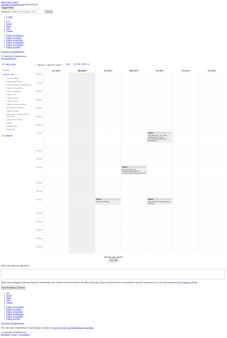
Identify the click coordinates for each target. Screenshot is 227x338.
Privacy (13, 58)
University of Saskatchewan (12, 4)
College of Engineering (13, 91)
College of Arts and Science (15, 88)
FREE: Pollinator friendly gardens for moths (159, 202)
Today (68, 64)
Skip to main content (9, 2)
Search (49, 12)
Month (84, 64)
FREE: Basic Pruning (102, 202)
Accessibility (24, 335)
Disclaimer (5, 58)
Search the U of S (8, 12)
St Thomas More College (14, 120)
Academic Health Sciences (14, 82)
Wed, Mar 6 (133, 70)
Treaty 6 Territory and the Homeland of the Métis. (73, 328)
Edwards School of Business (15, 108)
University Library (12, 126)
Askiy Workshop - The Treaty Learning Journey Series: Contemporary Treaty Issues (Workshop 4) (157, 138)
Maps (8, 26)
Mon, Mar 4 (82, 70)
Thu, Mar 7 (160, 70)
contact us (186, 282)
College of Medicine (12, 98)
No (116, 260)
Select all (6, 74)
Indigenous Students (12, 111)
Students (9, 123)
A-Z (8, 21)
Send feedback (9, 288)
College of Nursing (12, 101)
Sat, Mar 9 (212, 70)
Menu (8, 8)
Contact (9, 31)
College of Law (11, 95)
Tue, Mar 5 (108, 70)
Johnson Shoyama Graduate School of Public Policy (18, 115)
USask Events (10, 129)
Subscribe (9, 135)
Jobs (8, 28)
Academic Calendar (12, 78)
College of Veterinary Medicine (16, 104)
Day (75, 64)
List (88, 64)
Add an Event (10, 64)
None (12, 74)
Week (79, 64)
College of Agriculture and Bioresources (18, 85)
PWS (9, 17)
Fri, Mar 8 (186, 70)
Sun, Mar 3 (56, 70)
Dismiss (21, 288)
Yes (111, 260)
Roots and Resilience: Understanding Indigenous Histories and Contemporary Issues (134, 171)
